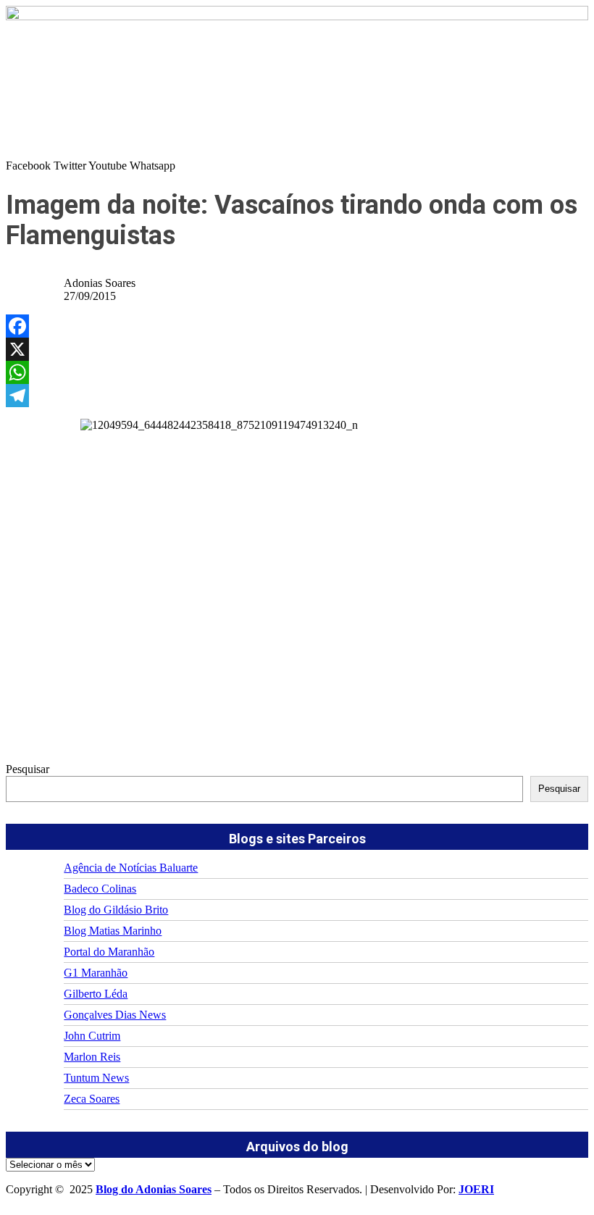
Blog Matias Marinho (113, 930)
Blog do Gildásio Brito (116, 909)
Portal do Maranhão (109, 951)
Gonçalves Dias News (115, 1015)
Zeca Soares (92, 1099)
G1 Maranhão (95, 972)
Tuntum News (96, 1078)
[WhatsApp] (297, 372)
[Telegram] (297, 395)
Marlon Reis (92, 1057)
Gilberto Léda (95, 994)
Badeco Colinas (100, 888)
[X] (297, 349)
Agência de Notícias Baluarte (131, 867)
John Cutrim (92, 1036)
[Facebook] (297, 326)
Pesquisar (27, 769)
